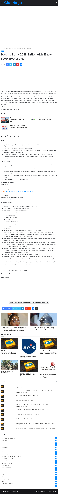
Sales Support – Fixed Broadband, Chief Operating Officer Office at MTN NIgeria (8, 352)
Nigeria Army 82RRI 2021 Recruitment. (7, 372)
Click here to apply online (7, 199)
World (3, 481)
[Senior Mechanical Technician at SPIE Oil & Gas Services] (29, 346)
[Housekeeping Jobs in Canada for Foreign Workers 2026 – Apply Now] (5, 120)
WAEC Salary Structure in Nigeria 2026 (24, 400)
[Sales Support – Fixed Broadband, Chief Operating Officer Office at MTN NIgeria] (9, 343)
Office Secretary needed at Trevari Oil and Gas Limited (20, 191)
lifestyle (3, 470)
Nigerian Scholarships (7, 463)
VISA (3, 449)
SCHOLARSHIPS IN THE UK (8, 458)
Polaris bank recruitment (41, 302)
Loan (3, 474)
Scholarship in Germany (7, 483)
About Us (48, 491)
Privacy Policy (42, 491)
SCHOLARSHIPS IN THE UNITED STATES (11, 456)
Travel (3, 472)
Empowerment (5, 451)
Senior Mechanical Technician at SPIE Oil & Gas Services (28, 357)
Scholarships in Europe (7, 454)
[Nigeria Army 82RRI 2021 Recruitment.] (9, 365)
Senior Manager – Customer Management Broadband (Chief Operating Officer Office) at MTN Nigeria (48, 353)
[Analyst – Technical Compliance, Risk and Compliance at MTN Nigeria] (29, 366)
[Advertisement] (29, 16)
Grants (3, 476)
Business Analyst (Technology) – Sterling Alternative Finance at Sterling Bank (48, 376)
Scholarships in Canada (7, 460)
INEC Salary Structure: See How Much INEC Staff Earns (28, 414)
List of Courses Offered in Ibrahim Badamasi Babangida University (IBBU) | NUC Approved (35, 428)
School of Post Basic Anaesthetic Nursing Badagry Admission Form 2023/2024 (33, 409)
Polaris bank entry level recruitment (20, 302)
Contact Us (54, 491)
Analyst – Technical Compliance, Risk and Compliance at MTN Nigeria (28, 374)
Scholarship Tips (5, 465)
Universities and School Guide (8, 438)
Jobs (7, 48)
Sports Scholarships (6, 485)
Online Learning (5, 479)
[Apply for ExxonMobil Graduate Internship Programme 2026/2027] (5, 127)
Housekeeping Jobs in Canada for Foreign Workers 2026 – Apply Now (19, 119)
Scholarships (5, 447)
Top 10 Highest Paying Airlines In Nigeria (25, 418)
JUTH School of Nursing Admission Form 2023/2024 (27, 395)
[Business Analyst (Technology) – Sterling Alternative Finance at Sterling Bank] (48, 366)
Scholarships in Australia (7, 467)
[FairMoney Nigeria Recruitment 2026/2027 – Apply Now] (34, 120)
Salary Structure (5, 440)
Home (3, 48)
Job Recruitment (5, 442)
